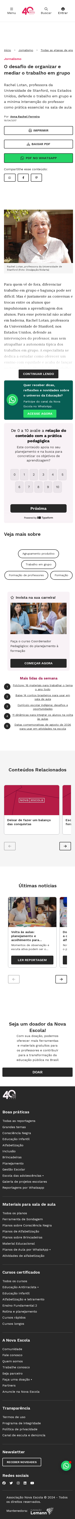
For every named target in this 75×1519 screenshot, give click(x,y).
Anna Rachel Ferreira (25, 116)
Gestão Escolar (13, 1169)
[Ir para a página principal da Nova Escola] (28, 10)
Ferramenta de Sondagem (22, 1219)
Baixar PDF (41, 144)
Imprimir (40, 130)
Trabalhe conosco (16, 1367)
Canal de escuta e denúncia (23, 1435)
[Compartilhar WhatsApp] (10, 178)
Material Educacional (18, 1243)
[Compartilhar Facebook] (23, 178)
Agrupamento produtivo (38, 553)
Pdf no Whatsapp (41, 158)
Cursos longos (13, 1324)
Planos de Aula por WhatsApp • (26, 1249)
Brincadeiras (12, 1157)
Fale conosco (12, 1355)
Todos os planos (14, 1213)
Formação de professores (26, 575)
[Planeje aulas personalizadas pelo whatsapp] (66, 1465)
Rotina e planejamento (19, 1311)
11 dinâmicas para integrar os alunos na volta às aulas (39, 716)
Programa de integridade (21, 1423)
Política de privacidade (19, 1429)
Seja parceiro (12, 1373)
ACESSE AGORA (39, 413)
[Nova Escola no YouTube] (32, 1483)
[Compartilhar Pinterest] (36, 178)
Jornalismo (25, 50)
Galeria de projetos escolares (24, 1181)
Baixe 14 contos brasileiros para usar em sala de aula (38, 697)
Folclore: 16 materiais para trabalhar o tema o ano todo (40, 687)
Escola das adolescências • (23, 1175)
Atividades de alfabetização (23, 1256)
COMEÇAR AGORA (38, 663)
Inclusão (9, 1151)
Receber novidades (22, 1462)
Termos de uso (13, 1417)
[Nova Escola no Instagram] (18, 1483)
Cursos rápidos (14, 1317)
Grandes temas (14, 1127)
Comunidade (12, 1349)
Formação (61, 575)
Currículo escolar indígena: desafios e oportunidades (37, 707)
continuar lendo (38, 374)
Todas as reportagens (18, 1121)
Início (7, 50)
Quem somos (12, 1361)
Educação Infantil (16, 1139)
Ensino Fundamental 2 (19, 1305)
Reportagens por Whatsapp (23, 1187)
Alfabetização (12, 1145)
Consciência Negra (16, 1133)
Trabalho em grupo (39, 564)
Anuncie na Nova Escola (21, 1391)
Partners (9, 1385)
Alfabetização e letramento (23, 1299)
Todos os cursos (14, 1281)
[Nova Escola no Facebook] (4, 1483)
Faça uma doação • (17, 1379)
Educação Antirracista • (20, 1287)
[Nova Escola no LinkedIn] (25, 1483)
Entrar (63, 13)
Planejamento (13, 1163)
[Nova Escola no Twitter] (11, 1483)
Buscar (46, 13)
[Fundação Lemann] (42, 1510)
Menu (11, 13)
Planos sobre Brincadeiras (22, 1237)
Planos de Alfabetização (20, 1231)
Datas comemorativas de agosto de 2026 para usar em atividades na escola (38, 726)
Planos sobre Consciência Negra (27, 1225)
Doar (37, 1072)
